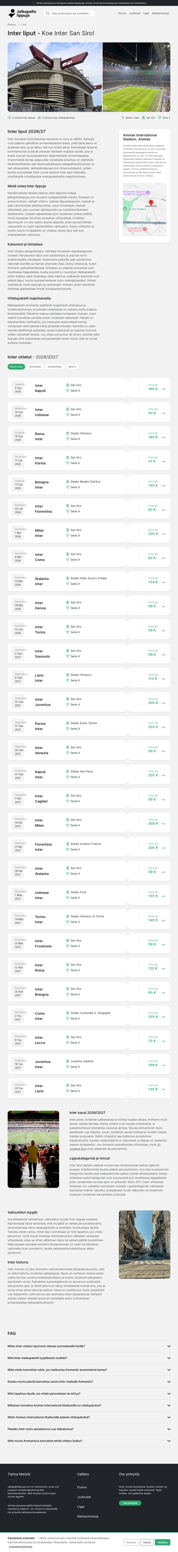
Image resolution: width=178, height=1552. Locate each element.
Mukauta (131, 1542)
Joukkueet (135, 13)
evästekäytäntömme (20, 1546)
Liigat (146, 13)
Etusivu (122, 13)
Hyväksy (163, 1542)
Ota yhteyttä (130, 1503)
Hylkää (147, 1542)
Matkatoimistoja (160, 13)
